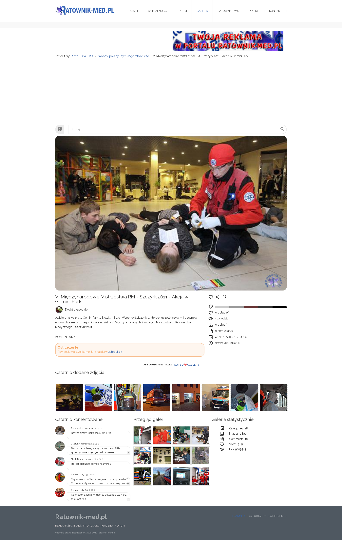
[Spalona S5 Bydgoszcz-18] (142, 476)
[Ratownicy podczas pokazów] (161, 435)
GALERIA (107, 525)
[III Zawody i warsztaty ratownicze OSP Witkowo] (180, 435)
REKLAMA (61, 525)
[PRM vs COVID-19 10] (156, 398)
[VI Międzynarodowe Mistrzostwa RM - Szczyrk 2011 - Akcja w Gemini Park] (200, 435)
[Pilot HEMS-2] (60, 477)
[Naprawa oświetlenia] (142, 435)
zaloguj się (115, 351)
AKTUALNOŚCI (91, 525)
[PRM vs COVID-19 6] (273, 398)
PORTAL (74, 525)
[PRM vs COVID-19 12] (98, 398)
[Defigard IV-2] (161, 455)
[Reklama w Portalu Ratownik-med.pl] (228, 40)
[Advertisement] (171, 89)
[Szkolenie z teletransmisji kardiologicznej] (60, 430)
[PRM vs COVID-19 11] (127, 398)
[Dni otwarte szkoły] (60, 461)
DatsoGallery (186, 364)
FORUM (120, 525)
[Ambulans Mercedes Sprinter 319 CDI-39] (180, 476)
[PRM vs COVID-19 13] (69, 398)
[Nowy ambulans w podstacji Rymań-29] (60, 446)
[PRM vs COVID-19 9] (185, 398)
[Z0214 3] (161, 476)
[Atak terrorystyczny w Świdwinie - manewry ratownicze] (142, 455)
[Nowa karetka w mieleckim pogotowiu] (200, 476)
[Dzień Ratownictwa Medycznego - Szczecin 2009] (60, 492)
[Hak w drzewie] (200, 455)
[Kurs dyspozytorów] (180, 455)
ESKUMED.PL (240, 515)
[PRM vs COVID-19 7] (244, 398)
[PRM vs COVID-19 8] (215, 398)
